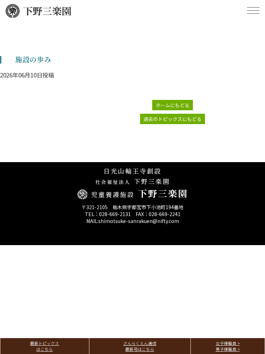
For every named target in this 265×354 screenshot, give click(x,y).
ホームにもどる (172, 105)
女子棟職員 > (228, 343)
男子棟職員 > (228, 349)
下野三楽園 (47, 11)
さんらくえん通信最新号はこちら (139, 346)
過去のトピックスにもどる (173, 118)
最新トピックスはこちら (44, 346)
